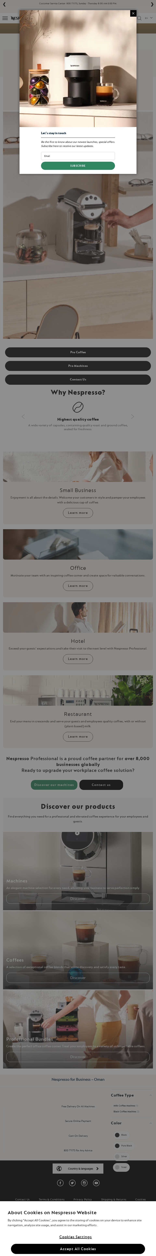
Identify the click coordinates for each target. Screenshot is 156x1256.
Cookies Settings (75, 1236)
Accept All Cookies (78, 1248)
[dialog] (78, 628)
